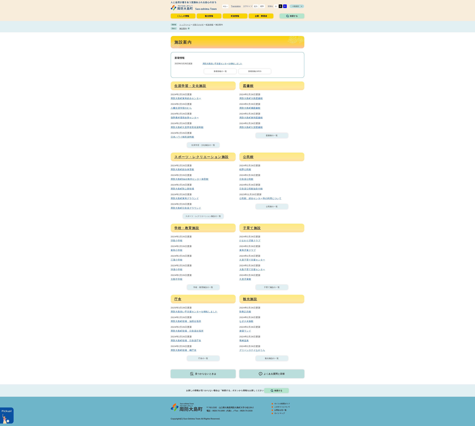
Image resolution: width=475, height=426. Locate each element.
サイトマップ (279, 413)
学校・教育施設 (186, 228)
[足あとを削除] (188, 28)
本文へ (225, 6)
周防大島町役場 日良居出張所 (187, 331)
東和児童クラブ (247, 250)
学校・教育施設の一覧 (203, 287)
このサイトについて (282, 407)
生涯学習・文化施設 (190, 86)
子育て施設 (252, 228)
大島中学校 (176, 279)
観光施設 (250, 299)
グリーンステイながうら (252, 350)
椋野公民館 (245, 169)
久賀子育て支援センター (252, 260)
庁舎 (177, 299)
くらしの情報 (183, 16)
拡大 (256, 6)
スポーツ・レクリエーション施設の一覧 (203, 216)
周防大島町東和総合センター (186, 98)
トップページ (184, 25)
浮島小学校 (176, 240)
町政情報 (235, 16)
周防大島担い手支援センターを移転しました (222, 64)
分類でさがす (198, 25)
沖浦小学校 (176, 269)
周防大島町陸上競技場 (182, 189)
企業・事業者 (261, 16)
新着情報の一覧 (220, 71)
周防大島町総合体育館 (182, 169)
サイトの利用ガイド (282, 404)
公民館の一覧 (272, 206)
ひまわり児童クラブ (249, 240)
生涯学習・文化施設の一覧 (203, 145)
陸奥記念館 (245, 311)
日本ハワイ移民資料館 (182, 137)
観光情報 (209, 16)
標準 (262, 6)
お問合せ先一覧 (280, 410)
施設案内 (183, 28)
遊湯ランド (245, 331)
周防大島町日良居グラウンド (186, 208)
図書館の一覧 (272, 135)
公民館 (248, 157)
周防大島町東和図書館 (251, 117)
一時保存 (295, 6)
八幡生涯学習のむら (181, 108)
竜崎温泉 (244, 340)
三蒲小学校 (176, 260)
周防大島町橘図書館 (249, 108)
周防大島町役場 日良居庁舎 (186, 340)
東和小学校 (176, 250)
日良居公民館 (246, 179)
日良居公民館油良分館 (251, 189)
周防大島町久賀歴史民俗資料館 (187, 127)
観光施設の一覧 (272, 358)
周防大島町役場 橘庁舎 (183, 350)
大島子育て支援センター (252, 269)
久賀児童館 (245, 279)
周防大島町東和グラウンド (185, 198)
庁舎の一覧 (203, 358)
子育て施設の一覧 (272, 287)
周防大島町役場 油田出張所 (186, 321)
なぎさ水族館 (246, 321)
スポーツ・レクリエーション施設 (201, 157)
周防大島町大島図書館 (251, 98)
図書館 (248, 86)
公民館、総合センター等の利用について (260, 198)
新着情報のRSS (254, 71)
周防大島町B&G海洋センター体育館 (189, 179)
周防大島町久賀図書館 (251, 127)
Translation (236, 6)
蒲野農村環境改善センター (185, 117)
